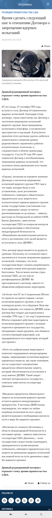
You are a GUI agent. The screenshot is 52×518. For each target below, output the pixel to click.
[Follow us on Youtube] (18, 500)
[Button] (45, 46)
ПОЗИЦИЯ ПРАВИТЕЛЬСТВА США (20, 12)
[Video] (10, 514)
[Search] (41, 514)
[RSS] (24, 500)
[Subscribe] (38, 500)
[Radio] (26, 514)
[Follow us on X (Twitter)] (11, 500)
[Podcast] (31, 500)
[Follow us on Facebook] (4, 500)
